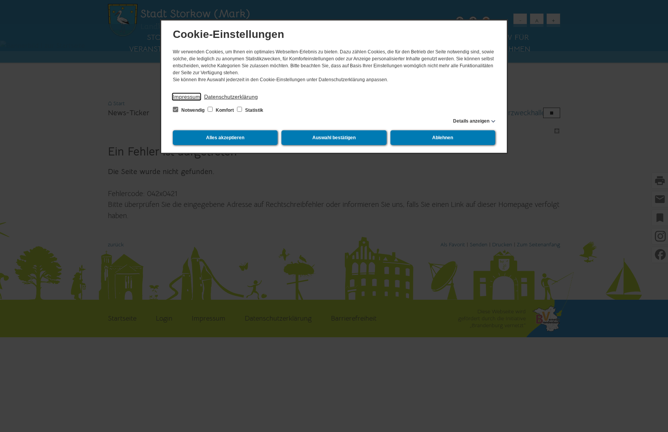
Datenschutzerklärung (231, 97)
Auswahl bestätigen (334, 137)
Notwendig (193, 110)
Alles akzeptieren (225, 137)
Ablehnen (442, 137)
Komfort (225, 110)
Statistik (253, 110)
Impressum (186, 97)
